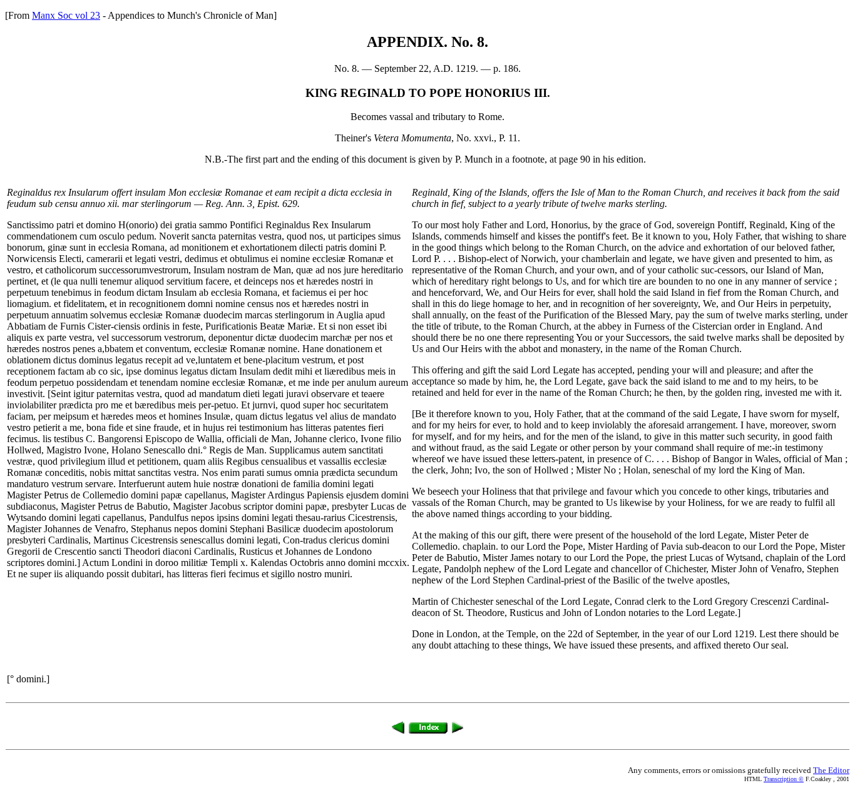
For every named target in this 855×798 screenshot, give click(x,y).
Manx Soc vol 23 (66, 15)
